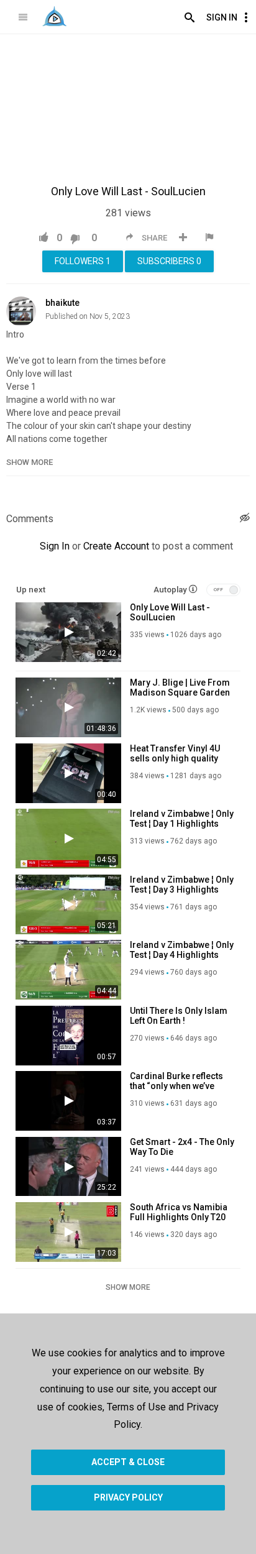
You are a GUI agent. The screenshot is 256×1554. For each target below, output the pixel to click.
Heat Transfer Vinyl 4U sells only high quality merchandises (175, 758)
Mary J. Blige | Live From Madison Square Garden (180, 687)
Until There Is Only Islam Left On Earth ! (178, 1016)
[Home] (54, 16)
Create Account (116, 546)
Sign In (221, 17)
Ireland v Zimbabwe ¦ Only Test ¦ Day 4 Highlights (182, 950)
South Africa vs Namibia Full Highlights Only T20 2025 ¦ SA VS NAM (178, 1217)
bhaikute (62, 303)
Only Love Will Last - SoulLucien (170, 612)
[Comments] (245, 519)
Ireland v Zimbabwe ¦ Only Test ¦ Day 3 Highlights (182, 884)
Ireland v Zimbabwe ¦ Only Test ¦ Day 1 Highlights (182, 819)
